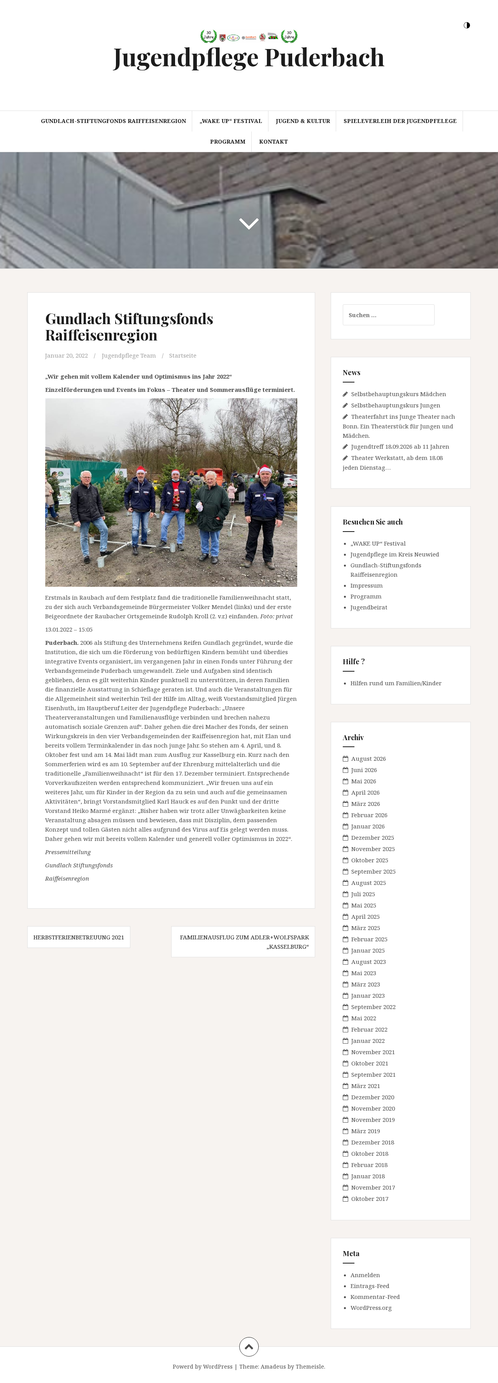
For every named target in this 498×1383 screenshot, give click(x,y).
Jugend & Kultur (303, 121)
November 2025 (373, 849)
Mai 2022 (363, 1018)
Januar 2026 (368, 826)
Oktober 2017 (369, 1198)
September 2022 (373, 1007)
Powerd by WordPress (203, 1366)
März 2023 (365, 984)
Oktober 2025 (369, 860)
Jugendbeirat (369, 607)
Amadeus (273, 1366)
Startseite (182, 355)
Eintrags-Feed (370, 1286)
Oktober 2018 (369, 1153)
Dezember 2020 (372, 1097)
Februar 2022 (369, 1029)
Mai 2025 (363, 905)
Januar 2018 (368, 1176)
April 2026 (365, 792)
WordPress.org (371, 1307)
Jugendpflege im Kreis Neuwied (395, 554)
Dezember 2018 (372, 1142)
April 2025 (365, 916)
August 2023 (368, 961)
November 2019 (373, 1119)
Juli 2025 (363, 894)
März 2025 (365, 928)
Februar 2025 (369, 939)
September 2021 (373, 1074)
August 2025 (368, 882)
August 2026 (368, 758)
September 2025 (373, 871)
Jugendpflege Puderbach (249, 56)
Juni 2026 (364, 770)
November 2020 (373, 1108)
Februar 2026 (369, 815)
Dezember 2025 (372, 837)
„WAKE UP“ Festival (231, 121)
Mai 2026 (363, 781)
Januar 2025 (368, 950)
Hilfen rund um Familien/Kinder (396, 683)
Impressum (367, 585)
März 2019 (365, 1131)
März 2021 (365, 1086)
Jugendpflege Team (129, 355)
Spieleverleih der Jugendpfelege (400, 121)
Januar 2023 (368, 995)
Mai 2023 (363, 973)
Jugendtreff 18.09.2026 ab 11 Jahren (400, 446)
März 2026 (365, 803)
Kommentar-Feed (375, 1297)
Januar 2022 (368, 1040)
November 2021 (373, 1052)
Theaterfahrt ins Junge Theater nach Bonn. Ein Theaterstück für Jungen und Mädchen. (399, 425)
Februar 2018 (369, 1165)
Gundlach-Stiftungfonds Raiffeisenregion (113, 121)
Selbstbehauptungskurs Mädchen (398, 394)
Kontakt (273, 141)
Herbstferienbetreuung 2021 (78, 937)
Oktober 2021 (369, 1063)
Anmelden (365, 1275)
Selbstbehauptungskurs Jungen (395, 405)
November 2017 (373, 1187)
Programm (227, 141)
